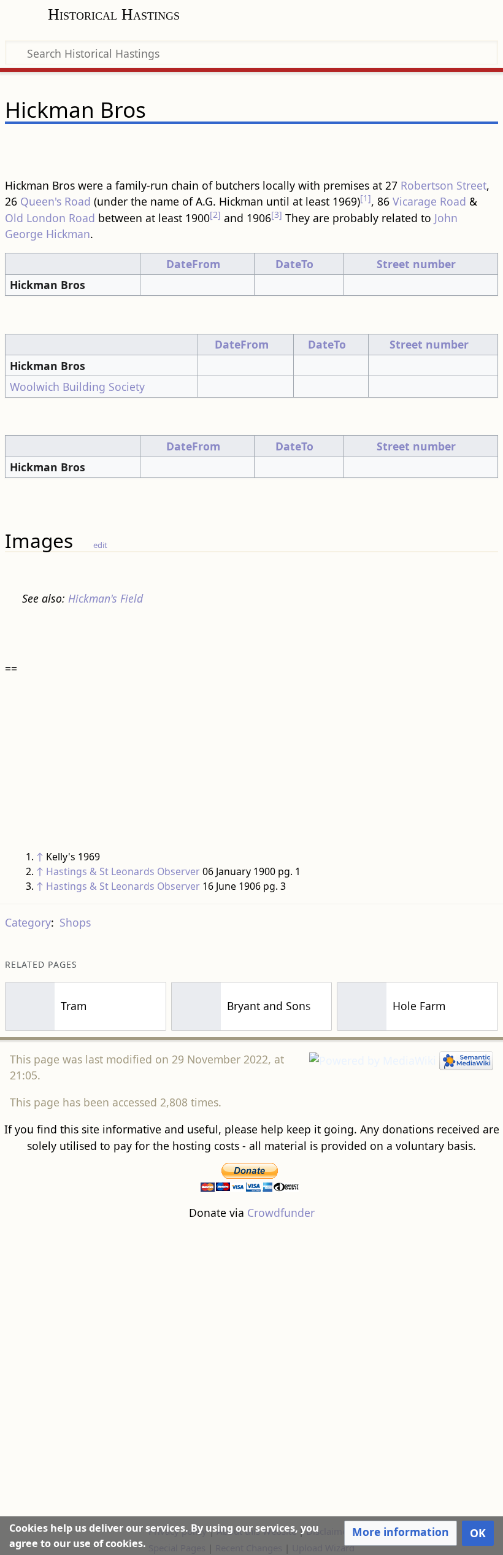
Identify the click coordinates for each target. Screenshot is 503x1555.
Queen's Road (55, 201)
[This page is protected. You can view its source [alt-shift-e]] (425, 145)
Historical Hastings (114, 14)
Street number (416, 264)
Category (28, 922)
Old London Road (50, 217)
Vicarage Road (429, 201)
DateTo (294, 264)
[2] (215, 214)
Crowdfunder (281, 1212)
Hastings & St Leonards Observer (123, 871)
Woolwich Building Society (77, 386)
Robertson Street (443, 185)
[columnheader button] (72, 263)
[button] (400, 1533)
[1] (365, 198)
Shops (75, 922)
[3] (276, 214)
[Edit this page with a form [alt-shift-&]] (402, 145)
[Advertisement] (251, 1371)
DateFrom (193, 264)
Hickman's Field (105, 598)
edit (100, 544)
